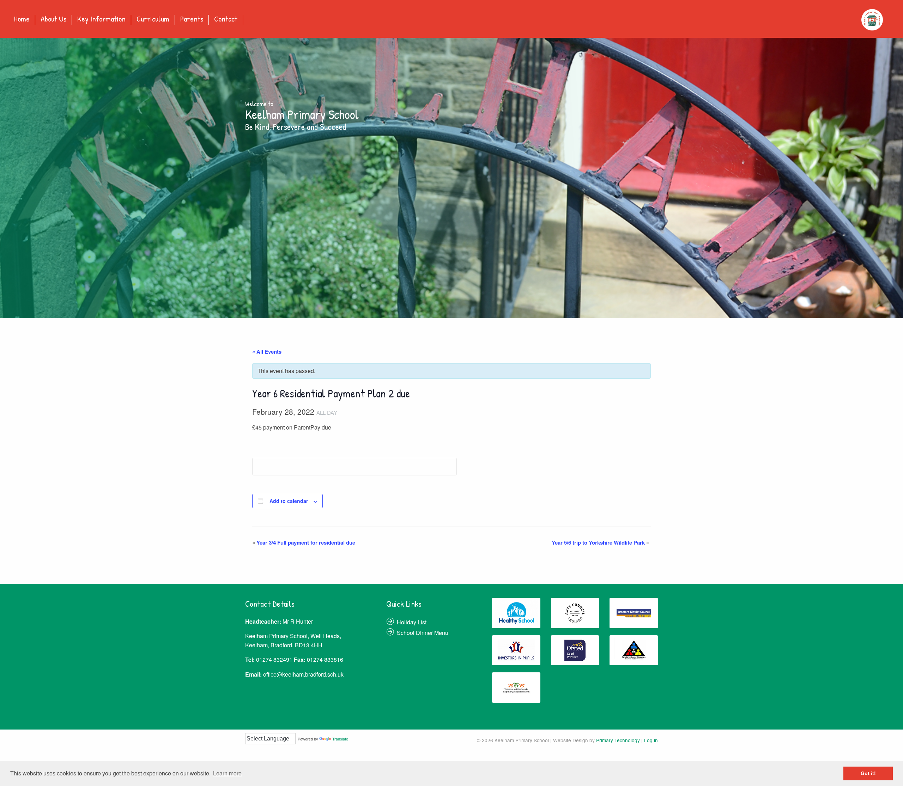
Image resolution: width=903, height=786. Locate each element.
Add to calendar (288, 500)
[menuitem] (22, 20)
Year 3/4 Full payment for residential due (303, 542)
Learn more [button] (227, 773)
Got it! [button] (868, 773)
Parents (191, 19)
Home (22, 19)
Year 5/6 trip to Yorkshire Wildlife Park (600, 542)
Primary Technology (618, 740)
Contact (225, 19)
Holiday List (411, 622)
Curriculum (153, 19)
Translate (340, 739)
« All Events (266, 351)
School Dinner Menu (422, 633)
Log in (651, 740)
